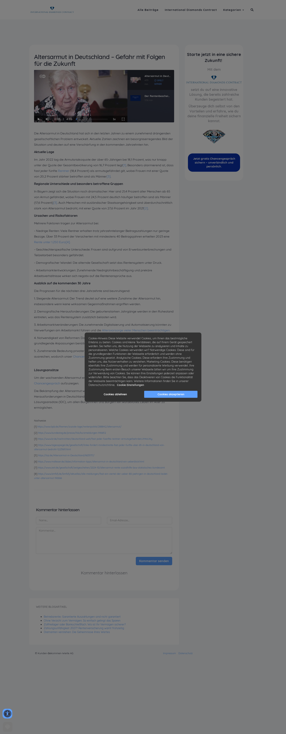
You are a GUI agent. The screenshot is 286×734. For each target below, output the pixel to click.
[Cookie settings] (7, 727)
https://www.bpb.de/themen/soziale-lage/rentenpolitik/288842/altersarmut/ (79, 426)
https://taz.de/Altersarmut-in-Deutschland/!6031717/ (66, 455)
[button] (252, 10)
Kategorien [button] (232, 10)
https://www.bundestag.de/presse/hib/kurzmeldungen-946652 (72, 432)
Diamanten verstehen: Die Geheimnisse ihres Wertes (77, 632)
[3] (109, 176)
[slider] (47, 105)
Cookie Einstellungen (130, 385)
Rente (38, 242)
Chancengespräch (47, 383)
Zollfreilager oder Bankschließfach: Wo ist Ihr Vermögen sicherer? (85, 624)
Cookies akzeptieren (171, 394)
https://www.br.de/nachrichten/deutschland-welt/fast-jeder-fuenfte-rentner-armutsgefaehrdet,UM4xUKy (95, 438)
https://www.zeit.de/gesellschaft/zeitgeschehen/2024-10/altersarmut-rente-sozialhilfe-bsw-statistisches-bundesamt (101, 467)
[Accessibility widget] (7, 713)
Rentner (63, 171)
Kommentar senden (154, 561)
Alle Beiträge (148, 10)
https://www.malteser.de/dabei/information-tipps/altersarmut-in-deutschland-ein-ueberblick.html (91, 461)
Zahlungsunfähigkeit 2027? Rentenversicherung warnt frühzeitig (84, 628)
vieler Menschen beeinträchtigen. (146, 330)
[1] (124, 165)
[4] (68, 242)
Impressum (169, 653)
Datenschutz (185, 653)
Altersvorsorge (112, 330)
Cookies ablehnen (115, 394)
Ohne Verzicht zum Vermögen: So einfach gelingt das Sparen (82, 620)
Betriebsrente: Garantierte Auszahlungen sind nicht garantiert (82, 616)
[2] (146, 208)
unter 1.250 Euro (54, 242)
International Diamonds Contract (191, 10)
